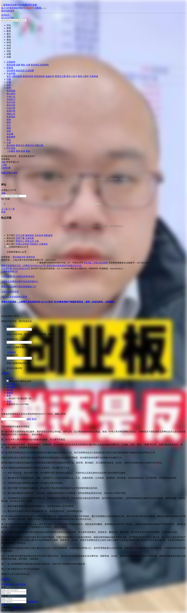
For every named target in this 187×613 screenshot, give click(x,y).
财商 (9, 88)
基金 (28, 151)
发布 (3, 212)
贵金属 (10, 134)
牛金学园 (11, 73)
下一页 (11, 209)
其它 (9, 139)
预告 (23, 65)
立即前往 (5, 579)
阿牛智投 (11, 148)
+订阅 (4, 165)
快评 (9, 85)
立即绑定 (5, 373)
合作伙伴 (38, 235)
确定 (29, 419)
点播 (28, 65)
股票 (18, 151)
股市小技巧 (71, 76)
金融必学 (49, 76)
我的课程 (11, 384)
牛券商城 (93, 76)
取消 (34, 419)
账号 (3, 587)
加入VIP (5, 8)
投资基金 (11, 116)
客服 (9, 395)
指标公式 (11, 114)
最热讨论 (29, 145)
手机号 (4, 596)
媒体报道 (29, 235)
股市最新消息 (19, 257)
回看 (18, 65)
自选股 (10, 390)
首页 (9, 76)
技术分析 (11, 102)
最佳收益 (11, 145)
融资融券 (11, 137)
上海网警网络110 (9, 271)
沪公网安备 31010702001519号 (15, 268)
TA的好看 (6, 168)
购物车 (10, 393)
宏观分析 (11, 111)
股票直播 (11, 65)
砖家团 (10, 68)
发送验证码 (32, 602)
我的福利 (11, 387)
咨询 (9, 401)
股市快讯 (35, 65)
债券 (9, 119)
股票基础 (11, 91)
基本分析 (11, 105)
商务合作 (29, 241)
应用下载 (20, 238)
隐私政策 (48, 235)
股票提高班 (27, 76)
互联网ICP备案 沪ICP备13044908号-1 (19, 263)
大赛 (9, 142)
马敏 (3, 162)
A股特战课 (16, 76)
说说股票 (11, 70)
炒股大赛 (38, 145)
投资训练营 (39, 76)
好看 (9, 82)
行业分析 (11, 108)
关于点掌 (20, 235)
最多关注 (20, 145)
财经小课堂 (83, 76)
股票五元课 (60, 76)
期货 (9, 122)
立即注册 (16, 607)
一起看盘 (11, 151)
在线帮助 (44, 65)
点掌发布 (43, 244)
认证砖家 (29, 70)
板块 (23, 151)
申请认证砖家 (22, 244)
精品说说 (20, 70)
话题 (9, 79)
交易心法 (11, 96)
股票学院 (30, 257)
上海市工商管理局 (10, 291)
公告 (36, 241)
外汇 (9, 125)
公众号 (10, 378)
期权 (9, 128)
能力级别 (11, 93)
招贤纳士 (34, 244)
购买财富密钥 (16, 8)
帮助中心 (20, 241)
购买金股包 (28, 8)
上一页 (4, 209)
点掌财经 (11, 62)
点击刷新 (11, 352)
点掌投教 (29, 238)
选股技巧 (11, 99)
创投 (9, 131)
